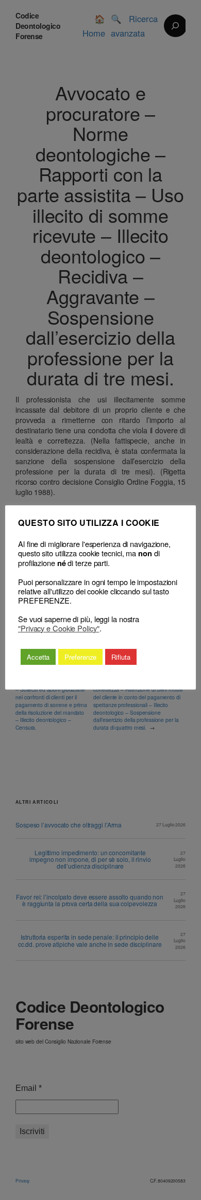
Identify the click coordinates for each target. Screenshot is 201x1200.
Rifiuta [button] (120, 657)
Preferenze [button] (80, 657)
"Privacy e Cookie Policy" (58, 628)
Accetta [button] (38, 657)
